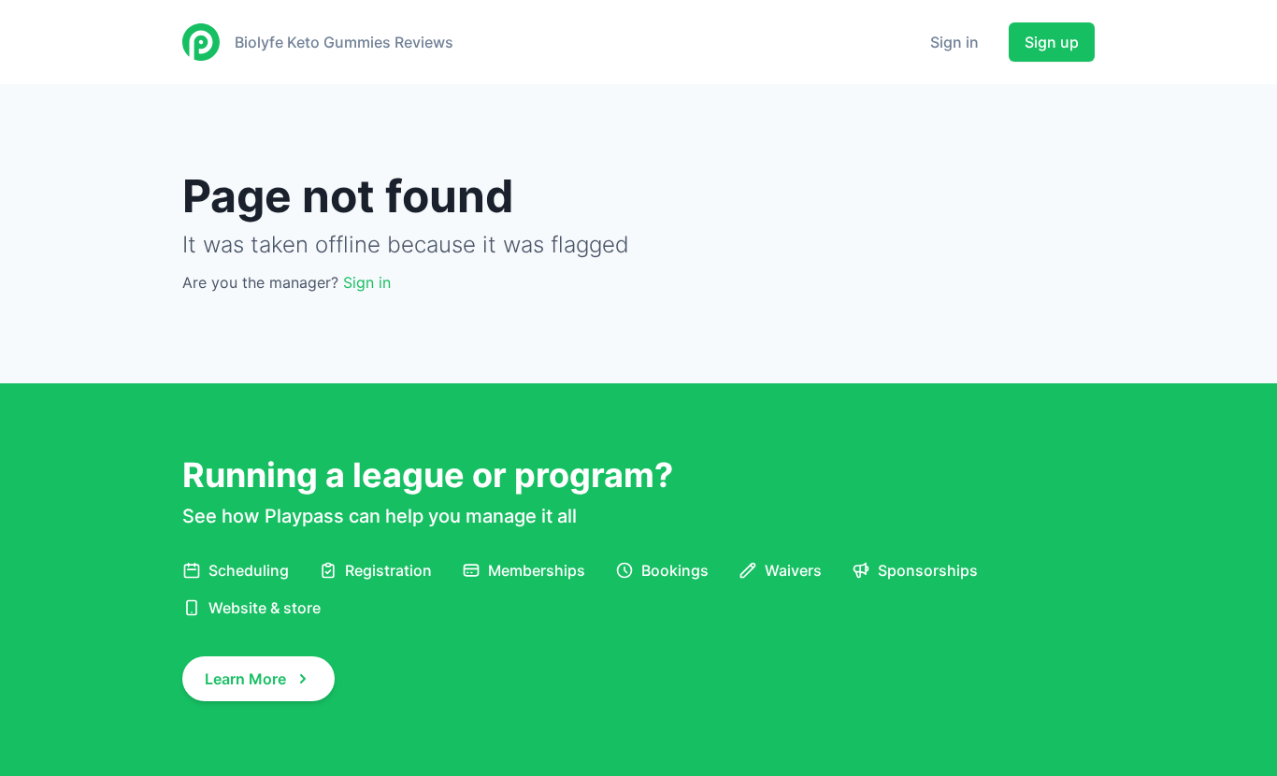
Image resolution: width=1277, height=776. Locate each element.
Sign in (954, 42)
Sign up (1052, 42)
